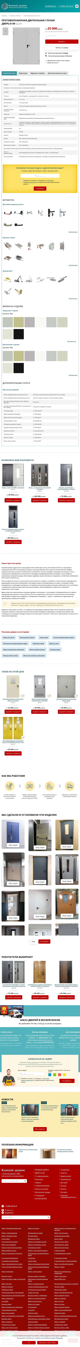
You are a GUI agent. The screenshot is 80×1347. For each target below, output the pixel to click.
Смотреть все (73, 232)
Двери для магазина (8, 1313)
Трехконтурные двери (9, 1324)
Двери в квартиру (7, 1322)
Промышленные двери (27, 637)
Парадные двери (59, 1313)
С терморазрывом (41, 1176)
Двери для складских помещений (34, 655)
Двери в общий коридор (37, 649)
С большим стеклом (60, 1258)
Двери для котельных (61, 1233)
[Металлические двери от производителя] (13, 1170)
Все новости (40, 1129)
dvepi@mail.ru (9, 1212)
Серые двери (44, 637)
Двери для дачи (7, 1284)
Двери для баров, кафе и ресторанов (13, 1279)
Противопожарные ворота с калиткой (66, 1284)
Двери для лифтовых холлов (37, 1242)
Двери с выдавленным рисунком (12, 1264)
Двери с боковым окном (9, 1236)
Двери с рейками (59, 1322)
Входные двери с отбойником (37, 1295)
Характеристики (9, 73)
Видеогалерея (66, 1176)
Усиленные (31, 1258)
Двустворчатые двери (61, 1319)
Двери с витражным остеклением (38, 1264)
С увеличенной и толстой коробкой (65, 1261)
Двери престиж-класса (61, 1247)
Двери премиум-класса (61, 1295)
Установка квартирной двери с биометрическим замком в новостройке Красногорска (10, 1108)
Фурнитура (23, 73)
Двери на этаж (54, 643)
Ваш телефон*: (22, 1070)
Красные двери (6, 1304)
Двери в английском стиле (36, 1316)
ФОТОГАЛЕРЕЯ (41, 1199)
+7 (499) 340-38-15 (11, 1206)
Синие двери (6, 1239)
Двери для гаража (34, 1304)
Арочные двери (33, 1322)
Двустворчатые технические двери (39, 1319)
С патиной (31, 1310)
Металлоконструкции (42, 1192)
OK (29, 1342)
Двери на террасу (7, 1287)
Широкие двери (55, 649)
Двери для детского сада (9, 1327)
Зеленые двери (59, 1287)
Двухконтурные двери (61, 1242)
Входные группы (7, 1276)
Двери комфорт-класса (9, 1250)
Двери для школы (8, 637)
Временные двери (34, 1239)
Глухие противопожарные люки (38, 1287)
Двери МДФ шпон (60, 1279)
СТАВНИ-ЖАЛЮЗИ (42, 1186)
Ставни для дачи (33, 1292)
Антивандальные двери (61, 1236)
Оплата (63, 1189)
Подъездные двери (60, 1289)
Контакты (64, 1192)
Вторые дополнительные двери (12, 1247)
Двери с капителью (60, 1276)
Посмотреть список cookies (48, 1342)
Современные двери (61, 1324)
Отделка (38, 1183)
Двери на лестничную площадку (12, 1253)
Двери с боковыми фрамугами (11, 1228)
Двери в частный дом (35, 1330)
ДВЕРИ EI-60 (40, 1173)
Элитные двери (33, 1313)
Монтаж (63, 1186)
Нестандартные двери (61, 1244)
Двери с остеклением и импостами (13, 1316)
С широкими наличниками (10, 1261)
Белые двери (58, 1239)
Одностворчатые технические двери (13, 1295)
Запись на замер (62, 48)
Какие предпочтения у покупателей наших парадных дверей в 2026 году (69, 1120)
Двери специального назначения (13, 649)
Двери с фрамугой (7, 1298)
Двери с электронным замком (37, 1324)
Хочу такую (13, 845)
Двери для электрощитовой (37, 1298)
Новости (64, 1173)
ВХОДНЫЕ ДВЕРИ (42, 1170)
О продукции (39, 1195)
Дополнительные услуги (57, 73)
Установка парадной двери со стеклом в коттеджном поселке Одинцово (49, 1107)
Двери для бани (59, 1304)
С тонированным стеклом (62, 1253)
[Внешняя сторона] (26, 45)
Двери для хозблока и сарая (37, 1244)
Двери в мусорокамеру (9, 1244)
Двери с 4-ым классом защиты (38, 1250)
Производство (66, 1179)
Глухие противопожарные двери (63, 637)
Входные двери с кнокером (36, 1276)
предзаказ (13, 500)
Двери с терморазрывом (9, 1233)
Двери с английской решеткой (63, 1264)
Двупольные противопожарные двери (15, 643)
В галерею (44, 941)
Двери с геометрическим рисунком (65, 1316)
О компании (65, 1170)
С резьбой (5, 1301)
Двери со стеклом (60, 1298)
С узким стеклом (59, 1250)
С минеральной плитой (9, 1310)
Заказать (61, 41)
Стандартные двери (34, 1247)
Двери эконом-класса (35, 1301)
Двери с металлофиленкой (63, 1310)
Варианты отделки (38, 73)
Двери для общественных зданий (38, 1327)
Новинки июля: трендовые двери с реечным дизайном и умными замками (30, 1119)
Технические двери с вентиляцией (13, 1292)
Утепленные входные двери (37, 1289)
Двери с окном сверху (35, 1271)
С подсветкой (32, 1307)
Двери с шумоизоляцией (36, 1284)
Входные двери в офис (10, 655)
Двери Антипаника (7, 1271)
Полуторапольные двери (9, 1242)
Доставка (64, 1183)
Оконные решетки (41, 1189)
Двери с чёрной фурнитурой (63, 1292)
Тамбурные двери (38, 643)
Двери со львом (59, 1267)
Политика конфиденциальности (68, 1196)
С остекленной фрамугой (10, 1258)
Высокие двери (33, 1236)
